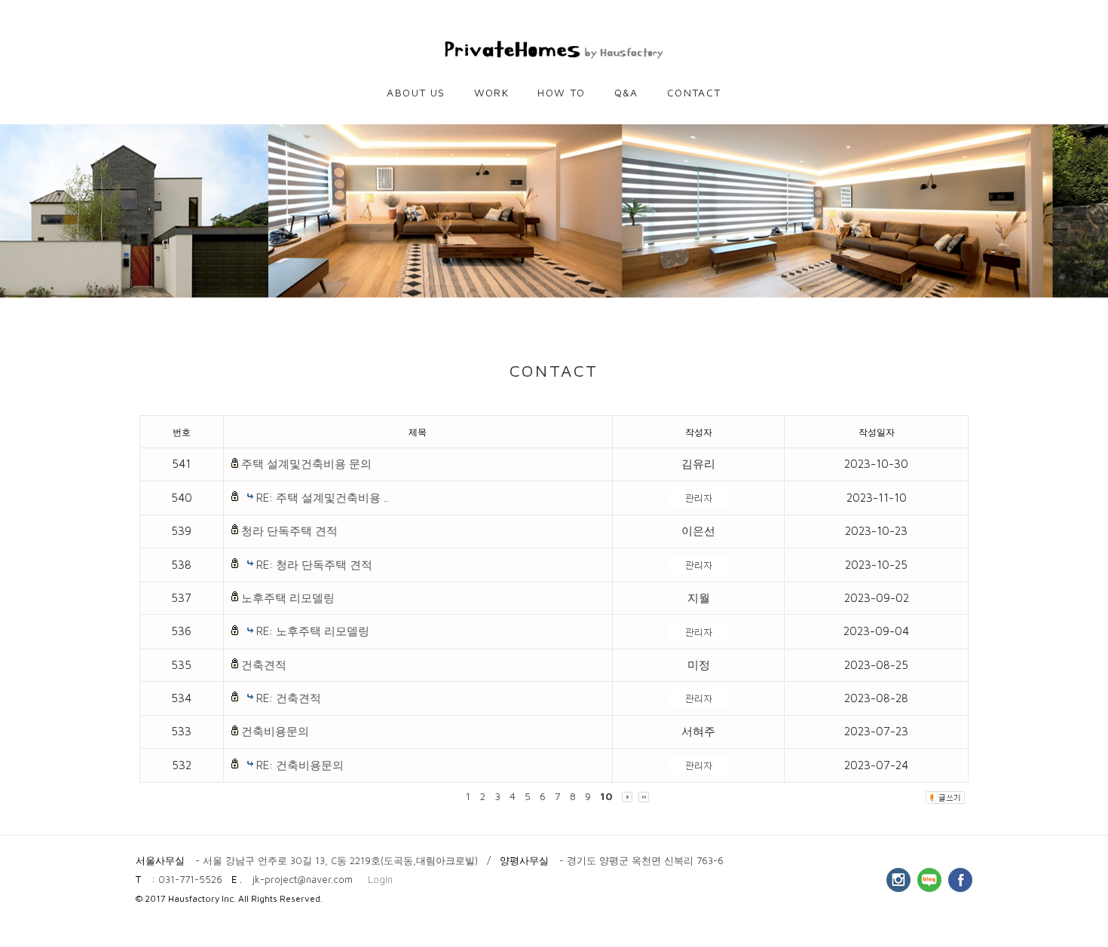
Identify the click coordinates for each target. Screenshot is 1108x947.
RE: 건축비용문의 (300, 765)
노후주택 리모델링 (288, 597)
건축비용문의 (275, 731)
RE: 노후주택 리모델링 (312, 631)
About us (416, 92)
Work (492, 92)
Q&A (626, 92)
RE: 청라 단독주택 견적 (314, 564)
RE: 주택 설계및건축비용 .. (322, 497)
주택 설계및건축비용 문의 (306, 463)
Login (380, 879)
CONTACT (694, 92)
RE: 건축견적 (288, 698)
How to (561, 92)
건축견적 (263, 664)
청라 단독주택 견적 (289, 530)
